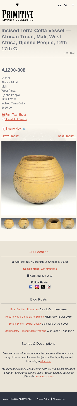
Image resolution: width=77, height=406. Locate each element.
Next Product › (67, 136)
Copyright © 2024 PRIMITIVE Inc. (17, 399)
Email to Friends (16, 119)
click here (45, 361)
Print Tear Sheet (15, 114)
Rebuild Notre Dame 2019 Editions (25, 316)
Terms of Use (59, 399)
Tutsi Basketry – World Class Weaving (24, 330)
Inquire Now (13, 128)
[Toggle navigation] (73, 5)
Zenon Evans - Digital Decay (25, 323)
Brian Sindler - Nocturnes (24, 309)
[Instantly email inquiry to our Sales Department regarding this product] (24, 129)
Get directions (40, 268)
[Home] (20, 12)
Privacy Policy (43, 399)
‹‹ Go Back (70, 53)
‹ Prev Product (10, 136)
